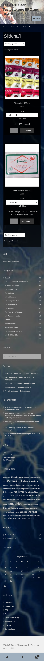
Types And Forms (12, 327)
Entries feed (7, 455)
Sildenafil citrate (10, 508)
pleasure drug (31, 499)
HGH (25, 495)
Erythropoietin (8, 492)
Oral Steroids (13, 335)
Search (22, 657)
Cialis (10, 485)
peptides (11, 308)
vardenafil (37, 515)
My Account (7, 657)
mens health (12, 304)
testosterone (8, 515)
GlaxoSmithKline (31, 492)
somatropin (7, 512)
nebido (13, 499)
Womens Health (14, 316)
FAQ (6, 610)
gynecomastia (7, 496)
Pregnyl (38, 499)
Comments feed (9, 457)
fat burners (12, 297)
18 (16, 574)
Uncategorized (10, 339)
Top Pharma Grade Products (18, 282)
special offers (10, 323)
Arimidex (26, 477)
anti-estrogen (13, 289)
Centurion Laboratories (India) (16, 535)
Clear (24, 119)
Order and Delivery (12, 618)
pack (22, 111)
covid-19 (36, 485)
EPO (14, 489)
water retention (28, 518)
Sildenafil (34, 504)
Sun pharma (15, 512)
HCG (20, 496)
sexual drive (26, 504)
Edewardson (10, 387)
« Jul (4, 586)
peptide (23, 499)
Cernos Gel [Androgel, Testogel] (25, 373)
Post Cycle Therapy (15, 312)
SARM (7, 320)
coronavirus (29, 485)
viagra (5, 518)
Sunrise (23, 512)
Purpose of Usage (12, 285)
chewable (5, 485)
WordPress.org (8, 460)
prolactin (5, 504)
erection (36, 488)
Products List (10, 621)
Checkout (9, 602)
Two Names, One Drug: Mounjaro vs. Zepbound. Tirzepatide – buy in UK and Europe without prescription (23, 415)
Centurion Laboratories (22, 481)
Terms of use (10, 629)
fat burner (19, 492)
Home (7, 27)
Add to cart (26, 130)
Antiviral (11, 293)
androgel (5, 477)
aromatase (33, 477)
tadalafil (32, 511)
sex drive (15, 504)
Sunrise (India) (10, 539)
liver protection (13, 301)
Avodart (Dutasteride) (21, 391)
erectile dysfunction (24, 489)
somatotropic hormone (28, 508)
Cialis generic (19, 485)
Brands (8, 278)
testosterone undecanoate (23, 515)
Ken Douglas (10, 377)
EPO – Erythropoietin (27, 383)
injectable (35, 495)
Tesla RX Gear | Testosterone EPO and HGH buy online (21, 9)
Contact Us (9, 606)
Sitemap (8, 625)
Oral (18, 499)
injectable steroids (15, 331)
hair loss (14, 496)
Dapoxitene (7, 489)
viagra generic (15, 518)
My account (9, 614)
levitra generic (7, 499)
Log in (5, 452)
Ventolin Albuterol (24, 387)
